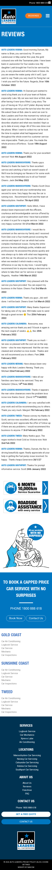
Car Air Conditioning (10, 641)
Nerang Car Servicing (27, 759)
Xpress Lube (27, 738)
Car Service (6, 648)
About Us (27, 783)
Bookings (33, 15)
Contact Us (36, 618)
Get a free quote (26, 814)
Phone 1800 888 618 (38, 3)
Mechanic (6, 651)
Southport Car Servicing (27, 770)
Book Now (15, 618)
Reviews (27, 786)
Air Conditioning (27, 742)
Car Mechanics (27, 735)
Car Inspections (9, 655)
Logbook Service (9, 644)
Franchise (27, 790)
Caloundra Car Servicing (27, 762)
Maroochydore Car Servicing (27, 755)
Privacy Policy (29, 862)
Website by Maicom (26, 867)
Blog (39, 862)
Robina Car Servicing (27, 766)
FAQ (27, 794)
